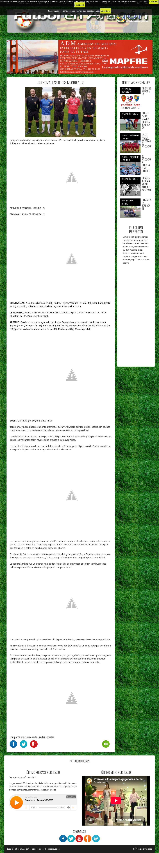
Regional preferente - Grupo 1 (130, 137)
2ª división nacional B (126, 90)
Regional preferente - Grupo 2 (130, 158)
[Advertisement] (136, 316)
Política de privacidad (142, 849)
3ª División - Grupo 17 (130, 115)
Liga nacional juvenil (128, 202)
